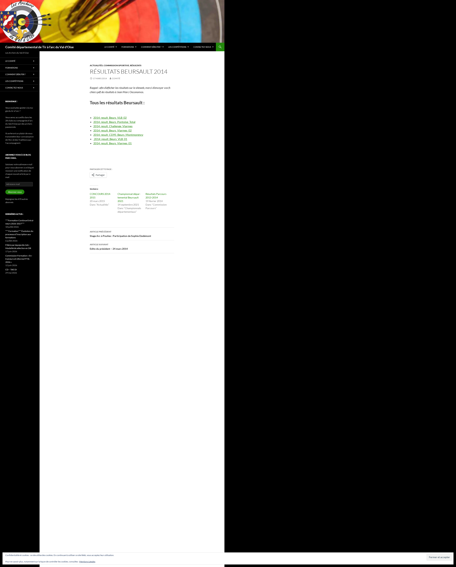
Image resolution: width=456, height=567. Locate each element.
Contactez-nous (202, 47)
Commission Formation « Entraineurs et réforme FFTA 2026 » (18, 258)
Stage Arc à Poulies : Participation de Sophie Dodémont (120, 233)
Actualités (96, 65)
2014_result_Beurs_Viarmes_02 (112, 130)
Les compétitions (177, 47)
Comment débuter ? (151, 47)
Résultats (135, 65)
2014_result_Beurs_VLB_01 (110, 139)
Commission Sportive (116, 65)
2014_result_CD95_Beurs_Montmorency (118, 134)
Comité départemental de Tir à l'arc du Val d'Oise (39, 47)
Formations (127, 47)
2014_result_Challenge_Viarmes (113, 126)
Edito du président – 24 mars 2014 (109, 246)
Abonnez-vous (15, 192)
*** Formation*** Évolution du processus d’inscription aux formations (19, 234)
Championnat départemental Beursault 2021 (129, 197)
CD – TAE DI (11, 269)
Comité (116, 78)
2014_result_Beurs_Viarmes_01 (112, 143)
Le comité (109, 47)
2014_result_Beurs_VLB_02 (110, 117)
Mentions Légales (87, 561)
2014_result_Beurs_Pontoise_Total (114, 122)
